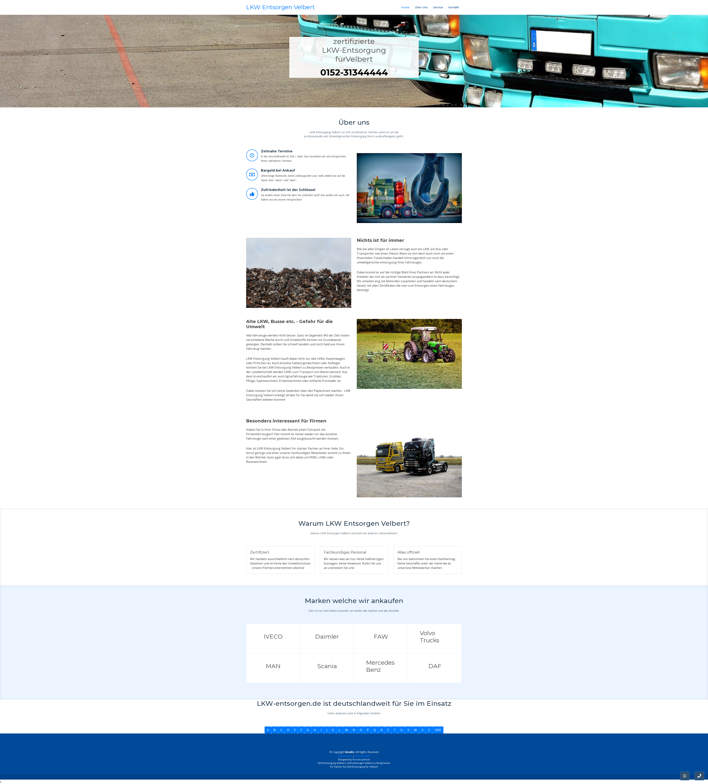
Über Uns (421, 7)
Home (405, 7)
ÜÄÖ (438, 730)
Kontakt (453, 7)
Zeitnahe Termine (277, 151)
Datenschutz (362, 756)
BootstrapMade (361, 759)
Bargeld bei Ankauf (278, 170)
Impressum (345, 756)
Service (438, 7)
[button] (699, 775)
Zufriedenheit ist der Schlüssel (288, 190)
